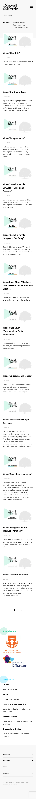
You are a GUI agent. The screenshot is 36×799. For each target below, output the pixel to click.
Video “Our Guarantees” (14, 92)
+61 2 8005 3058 (10, 690)
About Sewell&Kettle (20, 27)
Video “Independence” (14, 138)
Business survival (19, 23)
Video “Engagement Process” (17, 376)
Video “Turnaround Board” (16, 574)
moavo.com (13, 785)
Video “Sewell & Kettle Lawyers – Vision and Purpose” (14, 187)
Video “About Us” (11, 53)
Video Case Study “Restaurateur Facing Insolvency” (13, 331)
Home (4, 15)
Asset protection (19, 25)
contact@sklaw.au (11, 699)
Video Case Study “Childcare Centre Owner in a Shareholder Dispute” (18, 285)
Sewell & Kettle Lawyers (10, 7)
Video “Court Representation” (17, 474)
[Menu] (31, 6)
